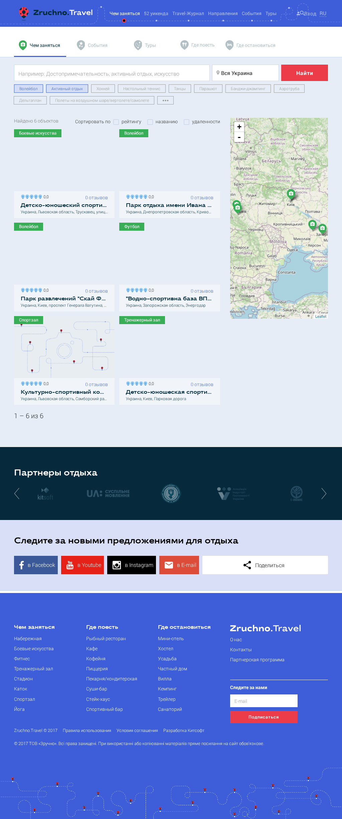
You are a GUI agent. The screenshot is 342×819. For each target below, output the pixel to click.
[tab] (40, 45)
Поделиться (269, 565)
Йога (19, 709)
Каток (20, 688)
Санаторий (170, 709)
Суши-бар (96, 688)
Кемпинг (167, 688)
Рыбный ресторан (106, 638)
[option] (45, 493)
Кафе (92, 648)
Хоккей (103, 88)
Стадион (23, 678)
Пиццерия (97, 668)
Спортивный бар (104, 709)
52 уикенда (156, 13)
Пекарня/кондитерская (111, 678)
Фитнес (22, 658)
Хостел (165, 648)
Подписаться (263, 717)
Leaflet (320, 316)
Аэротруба (289, 88)
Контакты (241, 649)
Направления (223, 13)
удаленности (206, 122)
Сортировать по (93, 122)
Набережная (28, 638)
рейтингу (131, 122)
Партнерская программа (257, 659)
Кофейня (96, 658)
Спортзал (24, 699)
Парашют (208, 88)
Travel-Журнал (188, 13)
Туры (271, 13)
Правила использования (87, 730)
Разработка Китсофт (183, 730)
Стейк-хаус (98, 699)
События (252, 13)
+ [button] (239, 127)
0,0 (45, 196)
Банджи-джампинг (248, 88)
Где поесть (102, 627)
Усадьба (167, 658)
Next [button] (324, 493)
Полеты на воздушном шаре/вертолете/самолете (102, 100)
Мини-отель (171, 638)
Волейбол (28, 88)
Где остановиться (184, 627)
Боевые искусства (34, 648)
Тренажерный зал (33, 668)
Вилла (165, 678)
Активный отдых (67, 88)
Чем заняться (34, 627)
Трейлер (167, 699)
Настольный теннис (141, 88)
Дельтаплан (30, 100)
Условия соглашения (137, 730)
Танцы (180, 88)
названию (167, 122)
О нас (236, 639)
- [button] (239, 137)
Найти (304, 72)
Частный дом (172, 668)
